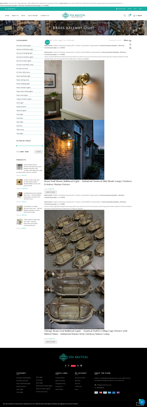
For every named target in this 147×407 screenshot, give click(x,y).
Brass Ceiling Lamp (22, 80)
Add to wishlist (130, 41)
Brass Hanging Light (23, 84)
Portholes (19, 118)
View (76, 389)
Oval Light (19, 114)
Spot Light (19, 122)
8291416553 (11, 9)
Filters (126, 40)
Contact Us (45, 15)
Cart (140, 8)
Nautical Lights (21, 110)
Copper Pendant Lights (24, 99)
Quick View (130, 48)
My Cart (77, 383)
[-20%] (74, 90)
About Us (15, 15)
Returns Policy (60, 381)
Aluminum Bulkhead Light (24, 49)
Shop (23, 15)
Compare (130, 44)
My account (122, 8)
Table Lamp (20, 129)
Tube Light (19, 133)
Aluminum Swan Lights (23, 61)
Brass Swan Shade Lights (24, 91)
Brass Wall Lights (22, 95)
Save (74, 366)
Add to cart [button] (50, 192)
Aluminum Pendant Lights (24, 57)
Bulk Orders (33, 15)
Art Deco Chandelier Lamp (24, 65)
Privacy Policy (60, 378)
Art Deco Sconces (22, 68)
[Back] (19, 28)
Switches (19, 126)
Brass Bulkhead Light (23, 76)
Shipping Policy (61, 383)
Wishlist (130, 14)
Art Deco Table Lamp (23, 72)
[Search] (124, 15)
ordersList (78, 386)
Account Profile (80, 378)
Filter (38, 152)
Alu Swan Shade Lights (23, 45)
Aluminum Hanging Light (24, 53)
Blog (135, 8)
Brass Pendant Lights (23, 87)
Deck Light (19, 103)
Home (129, 8)
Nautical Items (21, 107)
